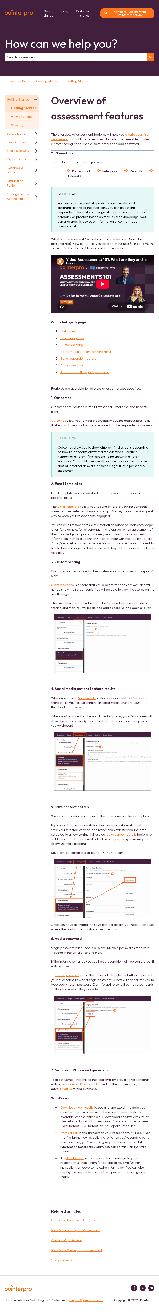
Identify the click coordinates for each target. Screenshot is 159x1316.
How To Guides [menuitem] (22, 116)
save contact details (121, 834)
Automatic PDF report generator (84, 372)
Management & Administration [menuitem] (18, 196)
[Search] (150, 57)
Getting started (48, 13)
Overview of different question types (73, 1220)
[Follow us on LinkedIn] (151, 1288)
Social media (87, 698)
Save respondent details (78, 358)
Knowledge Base (17, 81)
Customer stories (82, 13)
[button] (36, 100)
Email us (66, 1089)
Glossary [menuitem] (17, 125)
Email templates (72, 338)
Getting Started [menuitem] (18, 99)
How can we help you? (61, 43)
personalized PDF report (78, 1084)
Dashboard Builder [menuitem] (15, 170)
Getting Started (47, 81)
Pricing (64, 11)
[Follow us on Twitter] (143, 1288)
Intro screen (69, 1133)
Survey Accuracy (61, 1260)
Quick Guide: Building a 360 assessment (75, 1230)
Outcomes (67, 331)
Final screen (75, 1158)
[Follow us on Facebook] (134, 1288)
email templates (69, 506)
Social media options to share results (86, 351)
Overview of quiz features (66, 1240)
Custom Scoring (62, 585)
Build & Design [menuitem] (17, 133)
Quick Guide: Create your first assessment (76, 1250)
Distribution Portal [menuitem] (15, 183)
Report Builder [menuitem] (17, 159)
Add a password (72, 365)
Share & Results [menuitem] (18, 150)
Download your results (76, 1107)
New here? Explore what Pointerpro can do (129, 13)
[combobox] (76, 57)
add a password (67, 975)
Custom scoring (71, 345)
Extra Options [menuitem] (16, 142)
